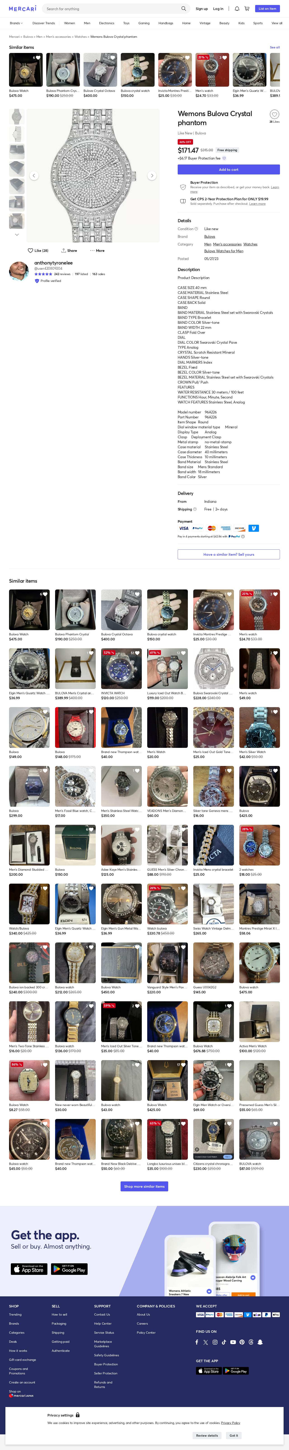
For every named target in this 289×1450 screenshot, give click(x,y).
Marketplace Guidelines (103, 1343)
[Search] (183, 8)
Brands (14, 1323)
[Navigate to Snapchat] (260, 1342)
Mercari (14, 36)
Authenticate (61, 1350)
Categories (16, 1332)
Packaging (59, 1323)
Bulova (28, 36)
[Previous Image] (34, 175)
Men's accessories (58, 36)
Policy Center (146, 1332)
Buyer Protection (106, 1364)
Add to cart (228, 169)
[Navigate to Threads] (251, 1342)
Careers (142, 1323)
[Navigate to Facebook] (196, 1342)
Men (39, 36)
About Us (143, 1314)
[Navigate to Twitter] (205, 1342)
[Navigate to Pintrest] (242, 1342)
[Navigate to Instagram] (214, 1342)
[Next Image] (152, 175)
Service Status (104, 1332)
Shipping (58, 1332)
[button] (237, 8)
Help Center (102, 1323)
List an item (267, 8)
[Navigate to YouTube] (233, 1342)
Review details (207, 1435)
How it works (18, 1350)
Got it (234, 1435)
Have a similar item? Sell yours (228, 554)
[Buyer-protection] (224, 158)
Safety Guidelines (106, 1355)
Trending (15, 1314)
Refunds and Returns (103, 1384)
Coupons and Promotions (18, 1371)
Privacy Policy (230, 1423)
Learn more (257, 203)
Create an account (22, 1382)
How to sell (59, 1314)
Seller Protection (105, 1373)
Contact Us (102, 1314)
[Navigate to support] (200, 1314)
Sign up (202, 8)
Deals (13, 1341)
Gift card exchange (22, 1359)
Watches (81, 36)
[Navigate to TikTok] (223, 1342)
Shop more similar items (144, 1186)
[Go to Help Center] (196, 228)
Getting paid (61, 1341)
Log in (218, 8)
